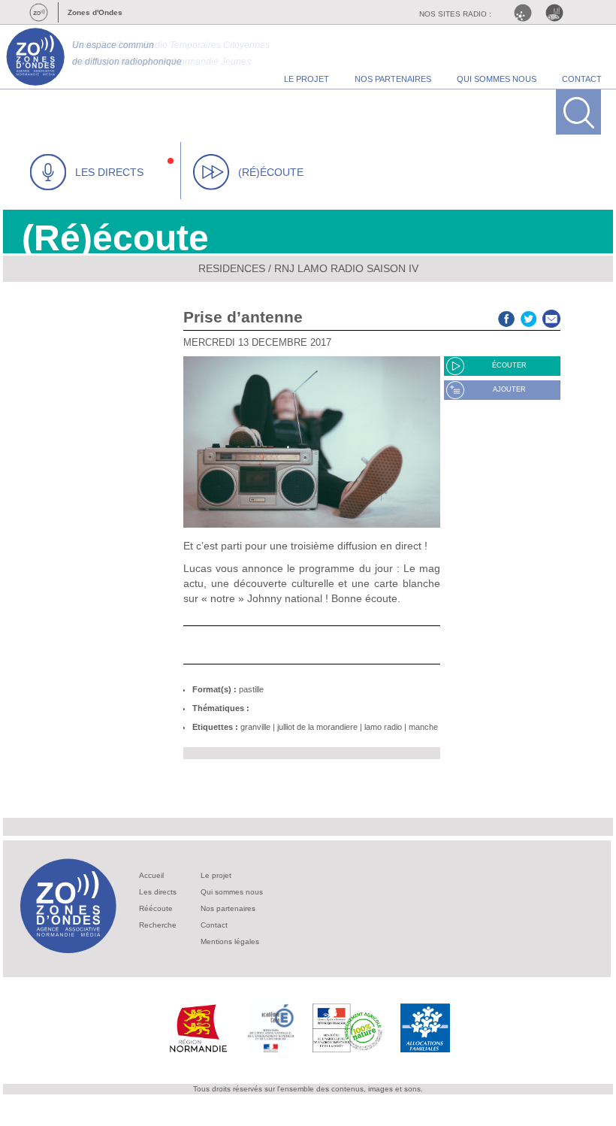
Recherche (158, 925)
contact (582, 78)
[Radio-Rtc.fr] (527, 13)
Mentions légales (230, 941)
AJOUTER (509, 389)
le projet (306, 78)
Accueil (151, 875)
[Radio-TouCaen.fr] (558, 13)
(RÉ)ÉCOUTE (270, 172)
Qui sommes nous (232, 892)
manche (423, 726)
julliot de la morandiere (317, 726)
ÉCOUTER (509, 365)
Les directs (158, 892)
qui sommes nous (496, 78)
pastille (251, 689)
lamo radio (383, 726)
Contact (214, 925)
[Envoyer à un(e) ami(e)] (551, 316)
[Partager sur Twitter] (529, 316)
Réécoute (156, 908)
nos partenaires (393, 78)
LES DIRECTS (109, 172)
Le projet (216, 875)
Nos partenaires (228, 908)
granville (255, 726)
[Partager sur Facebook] (506, 316)
